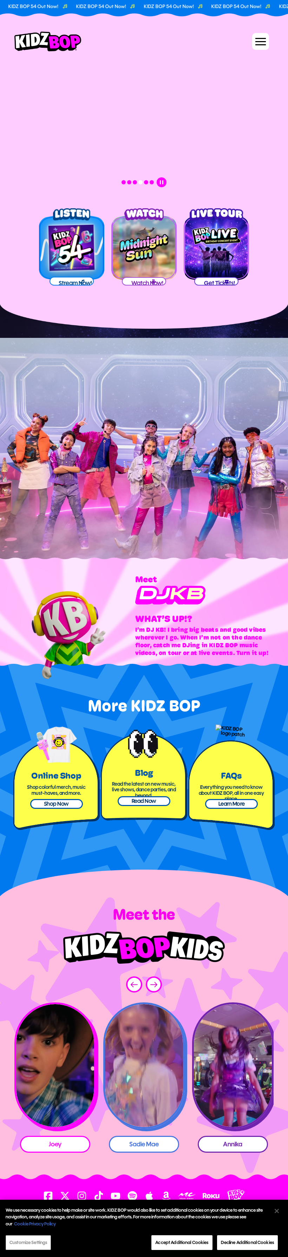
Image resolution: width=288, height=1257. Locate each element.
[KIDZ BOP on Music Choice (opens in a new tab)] (186, 1196)
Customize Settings (28, 1242)
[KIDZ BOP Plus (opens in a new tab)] (236, 1195)
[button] (260, 41)
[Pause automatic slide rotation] (161, 182)
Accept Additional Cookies (181, 1242)
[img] (55, 1065)
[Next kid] (154, 984)
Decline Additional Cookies (247, 1242)
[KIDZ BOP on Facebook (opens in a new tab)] (48, 1196)
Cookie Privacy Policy (35, 1223)
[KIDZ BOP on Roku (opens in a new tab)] (211, 1195)
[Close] (276, 1211)
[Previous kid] (134, 984)
